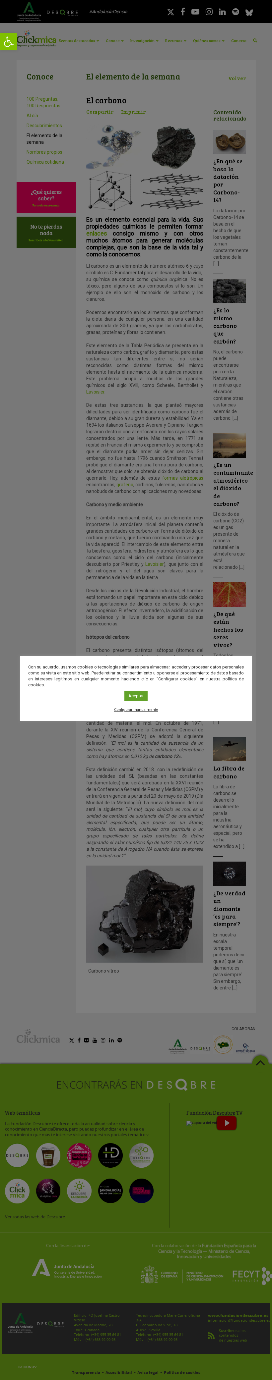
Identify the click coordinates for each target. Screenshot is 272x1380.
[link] (8, 41)
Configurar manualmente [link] (136, 710)
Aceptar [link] (136, 695)
